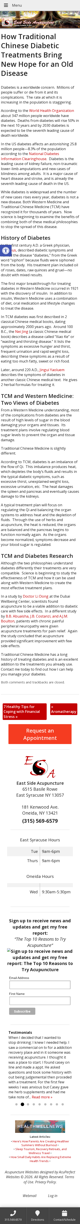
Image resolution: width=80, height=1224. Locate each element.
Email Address (19, 978)
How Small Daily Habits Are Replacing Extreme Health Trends (41, 1159)
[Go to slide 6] (45, 1104)
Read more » (42, 1097)
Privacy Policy (45, 1182)
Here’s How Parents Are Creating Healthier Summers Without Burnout (41, 1143)
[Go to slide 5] (39, 1104)
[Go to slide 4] (34, 1104)
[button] (6, 250)
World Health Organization (51, 110)
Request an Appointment (40, 734)
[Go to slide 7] (51, 1104)
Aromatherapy (63, 709)
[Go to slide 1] (16, 1104)
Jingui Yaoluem (52, 369)
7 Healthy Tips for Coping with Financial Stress (22, 711)
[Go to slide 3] (28, 1104)
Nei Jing (21, 331)
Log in (52, 1195)
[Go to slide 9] (62, 1104)
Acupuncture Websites (22, 1172)
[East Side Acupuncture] (40, 20)
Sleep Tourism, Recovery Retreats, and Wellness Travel (41, 1151)
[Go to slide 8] (57, 1104)
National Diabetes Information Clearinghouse (30, 156)
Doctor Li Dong (35, 596)
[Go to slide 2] (22, 1104)
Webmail (29, 1195)
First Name (17, 994)
